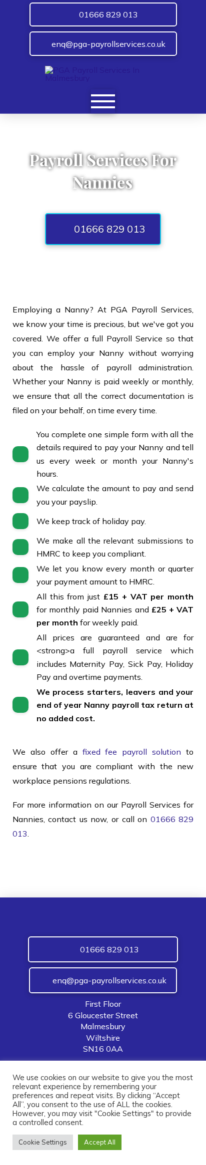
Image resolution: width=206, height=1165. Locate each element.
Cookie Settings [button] (42, 1142)
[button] (103, 101)
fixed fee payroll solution (132, 752)
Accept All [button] (100, 1142)
